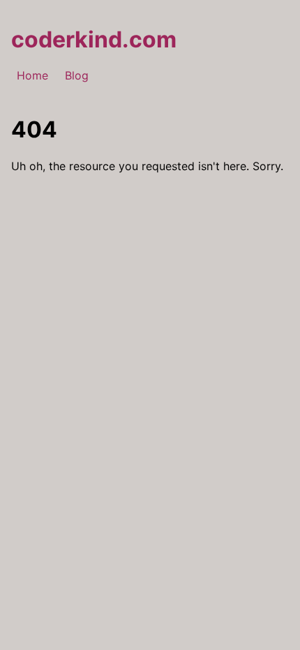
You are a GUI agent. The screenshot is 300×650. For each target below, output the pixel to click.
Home (32, 75)
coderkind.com (94, 39)
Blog (77, 75)
